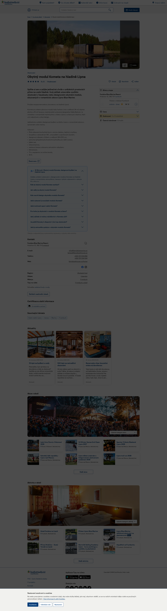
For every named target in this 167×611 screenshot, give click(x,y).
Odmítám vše (46, 604)
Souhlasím (33, 604)
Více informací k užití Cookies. (54, 599)
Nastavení (58, 604)
